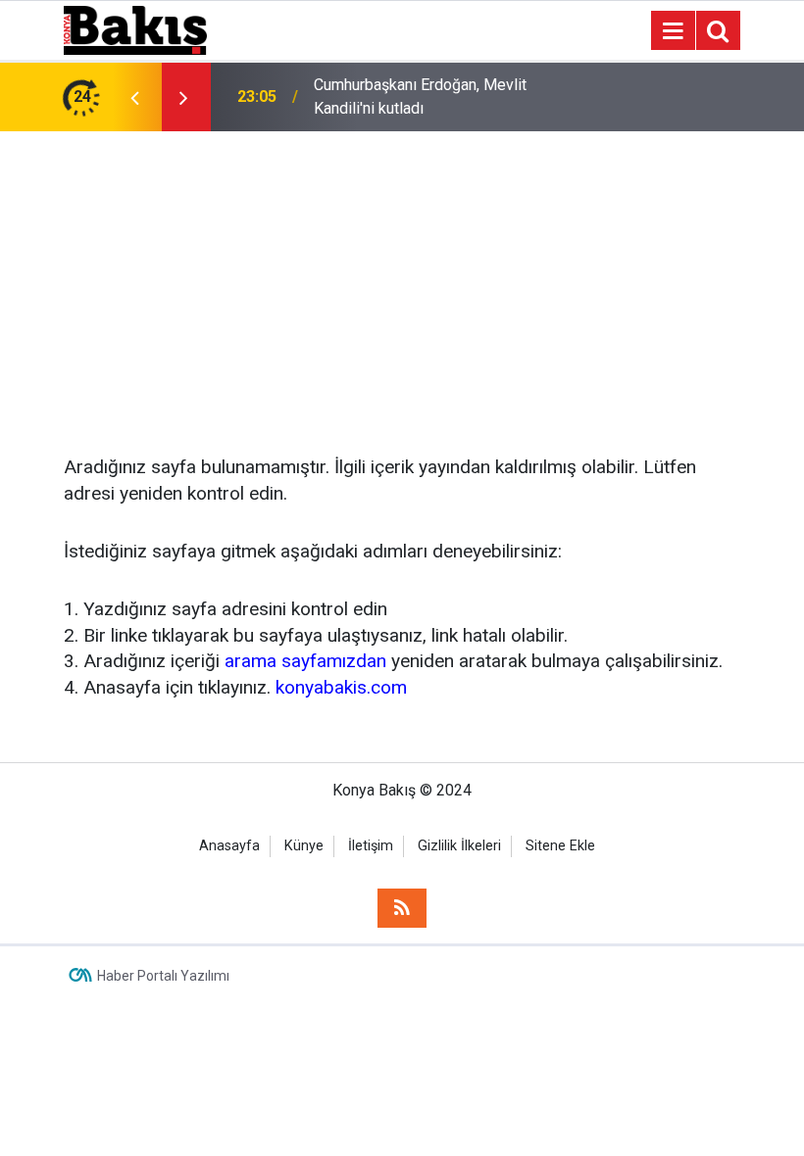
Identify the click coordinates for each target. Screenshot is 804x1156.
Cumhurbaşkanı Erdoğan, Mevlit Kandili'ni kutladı (420, 96)
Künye (304, 846)
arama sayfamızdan (305, 661)
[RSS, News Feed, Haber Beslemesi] (402, 908)
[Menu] (672, 31)
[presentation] (134, 97)
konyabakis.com (341, 687)
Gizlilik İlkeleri (459, 846)
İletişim (370, 846)
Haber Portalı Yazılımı (163, 976)
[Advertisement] (402, 278)
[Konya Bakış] (135, 29)
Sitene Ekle (560, 846)
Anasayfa (229, 846)
